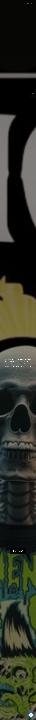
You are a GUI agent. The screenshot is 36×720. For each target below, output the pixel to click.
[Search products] (33, 95)
